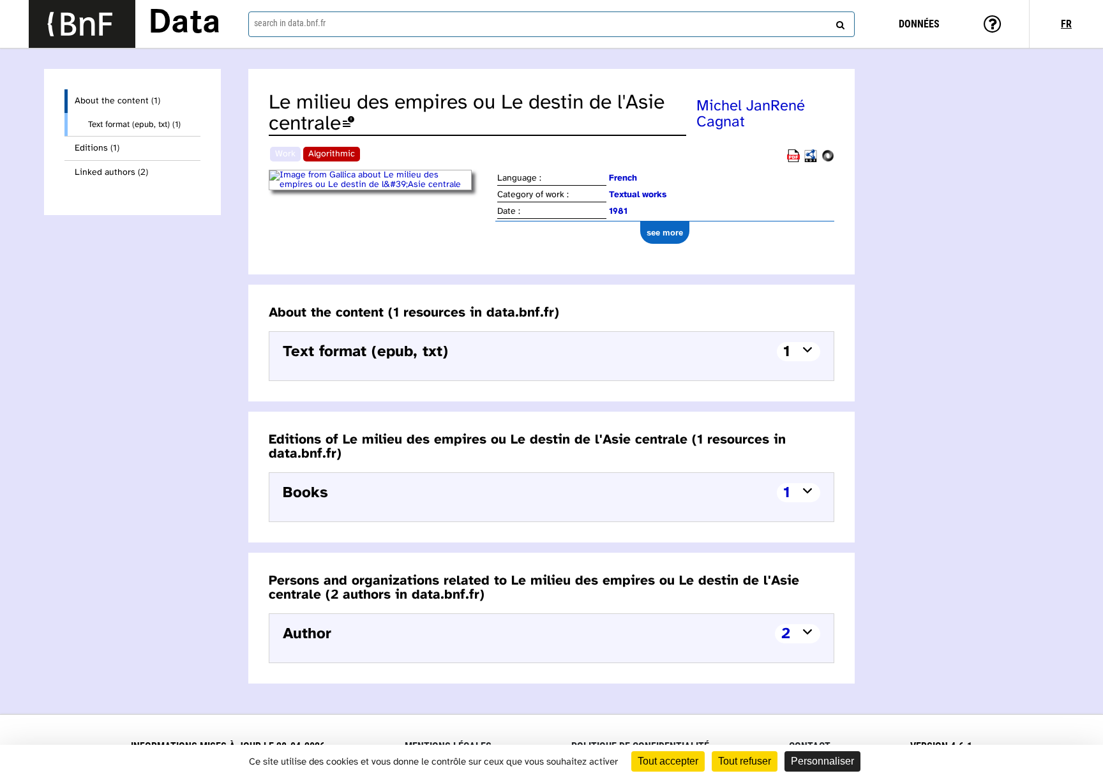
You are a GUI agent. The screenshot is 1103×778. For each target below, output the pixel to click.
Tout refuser (744, 761)
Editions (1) (97, 148)
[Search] (838, 22)
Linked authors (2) (111, 172)
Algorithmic (331, 154)
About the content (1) (117, 101)
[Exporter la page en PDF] (793, 160)
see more (665, 232)
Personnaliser (822, 761)
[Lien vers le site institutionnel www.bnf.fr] (82, 24)
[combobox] (551, 24)
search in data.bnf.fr (290, 23)
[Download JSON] (828, 160)
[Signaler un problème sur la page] (348, 124)
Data (184, 23)
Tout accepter (668, 761)
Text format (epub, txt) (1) (134, 124)
